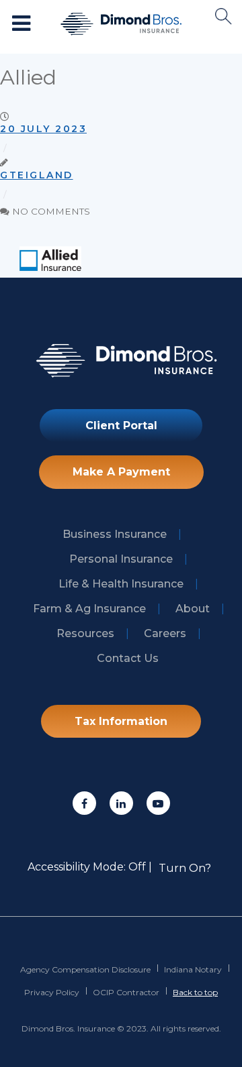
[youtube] (158, 803)
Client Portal (121, 425)
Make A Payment (121, 471)
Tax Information (121, 721)
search (223, 16)
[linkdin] (121, 803)
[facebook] (84, 803)
